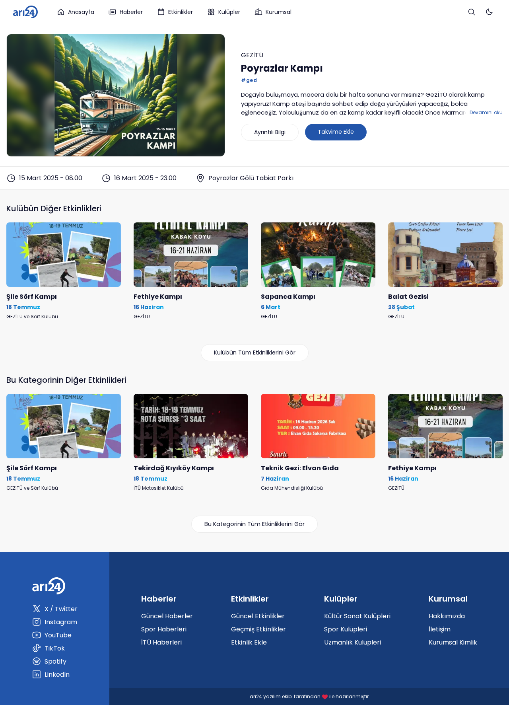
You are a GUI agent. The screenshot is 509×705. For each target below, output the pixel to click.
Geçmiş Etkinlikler (258, 629)
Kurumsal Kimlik (453, 642)
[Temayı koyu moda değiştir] (489, 12)
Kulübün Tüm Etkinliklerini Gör (254, 352)
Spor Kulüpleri (345, 629)
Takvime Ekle (336, 132)
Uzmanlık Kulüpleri (352, 642)
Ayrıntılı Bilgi (270, 132)
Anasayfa (81, 12)
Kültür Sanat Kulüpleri (357, 616)
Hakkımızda (447, 616)
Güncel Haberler (167, 616)
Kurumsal (278, 12)
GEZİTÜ (252, 55)
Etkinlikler (180, 12)
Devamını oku (486, 112)
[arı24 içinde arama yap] (471, 12)
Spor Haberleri (164, 629)
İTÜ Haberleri (161, 642)
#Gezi (249, 80)
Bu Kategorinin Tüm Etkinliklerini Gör (254, 524)
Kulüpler (229, 12)
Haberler (131, 12)
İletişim (440, 629)
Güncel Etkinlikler (258, 616)
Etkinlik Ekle (249, 642)
